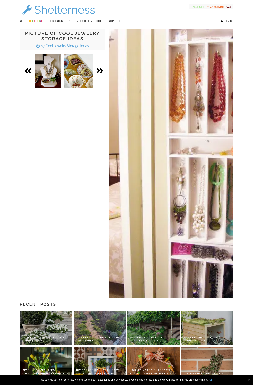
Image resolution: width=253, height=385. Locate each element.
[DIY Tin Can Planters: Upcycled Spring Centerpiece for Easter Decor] (46, 364)
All (22, 21)
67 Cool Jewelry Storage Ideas (64, 46)
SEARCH (229, 21)
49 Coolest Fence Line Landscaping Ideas (147, 339)
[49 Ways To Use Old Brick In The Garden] (100, 328)
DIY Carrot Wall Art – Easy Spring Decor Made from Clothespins (97, 373)
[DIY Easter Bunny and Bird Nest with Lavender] (207, 364)
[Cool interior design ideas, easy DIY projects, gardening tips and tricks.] (58, 16)
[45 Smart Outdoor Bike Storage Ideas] (207, 328)
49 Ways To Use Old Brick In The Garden (97, 339)
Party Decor (115, 21)
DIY (69, 21)
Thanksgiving (215, 7)
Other (99, 21)
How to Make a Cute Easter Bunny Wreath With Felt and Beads (152, 373)
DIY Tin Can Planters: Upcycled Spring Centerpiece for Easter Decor (45, 373)
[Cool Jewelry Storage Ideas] (47, 71)
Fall (228, 7)
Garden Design (83, 21)
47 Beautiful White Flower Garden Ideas (43, 339)
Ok (210, 379)
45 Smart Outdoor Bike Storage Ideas (201, 339)
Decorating (56, 21)
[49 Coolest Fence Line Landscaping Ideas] (153, 328)
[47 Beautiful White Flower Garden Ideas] (46, 328)
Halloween (198, 7)
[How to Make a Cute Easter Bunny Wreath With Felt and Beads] (153, 364)
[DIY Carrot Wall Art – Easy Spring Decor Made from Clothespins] (100, 364)
